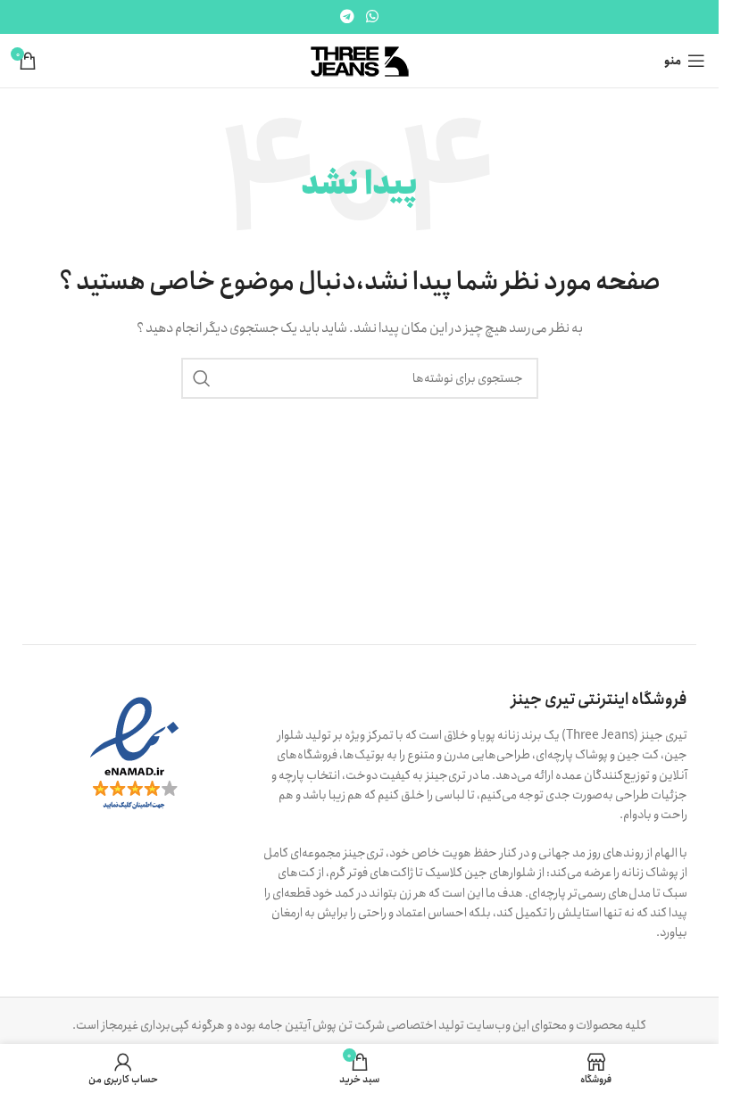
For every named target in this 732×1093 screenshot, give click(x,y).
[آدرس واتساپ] (373, 17)
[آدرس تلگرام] (347, 17)
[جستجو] (201, 378)
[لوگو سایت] (359, 60)
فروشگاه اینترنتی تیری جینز (599, 699)
